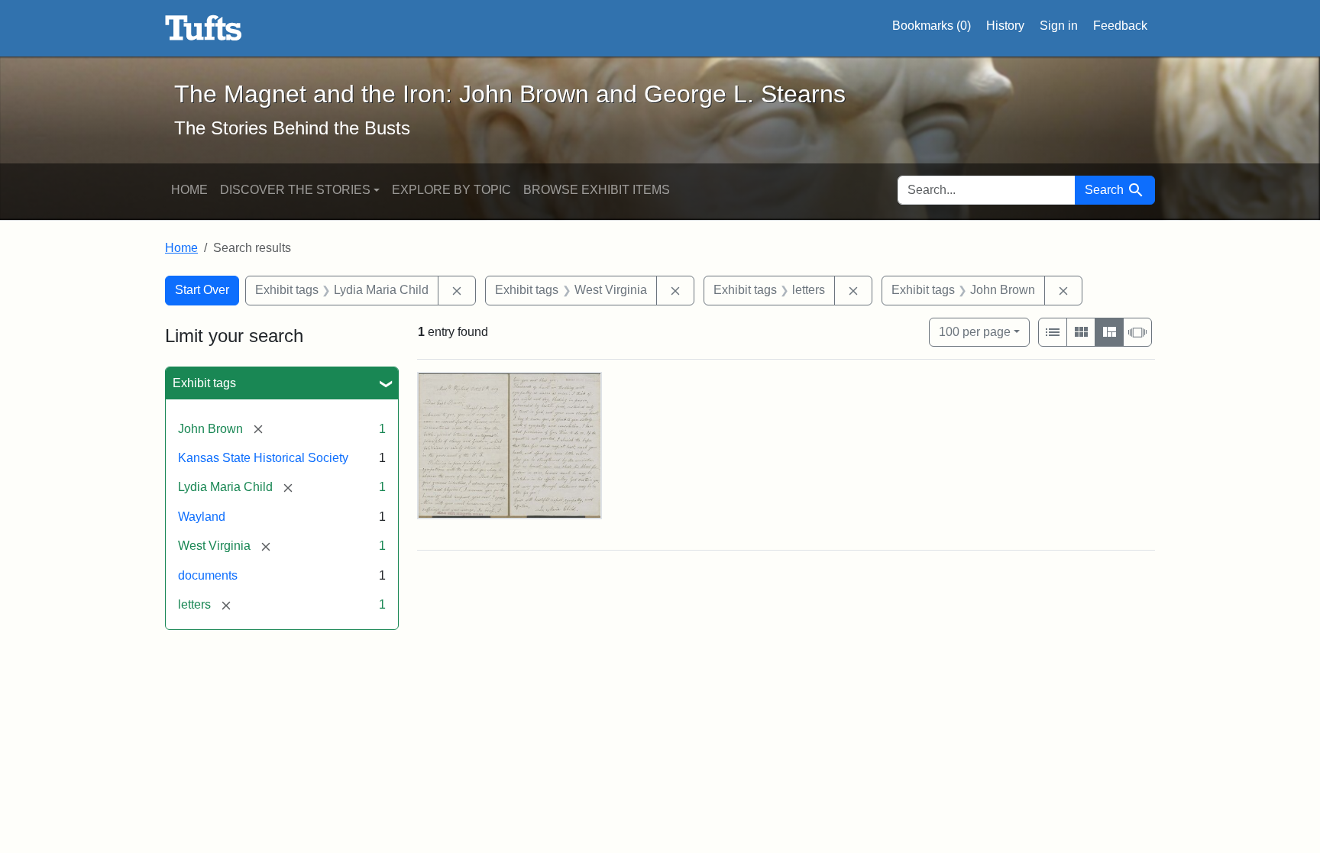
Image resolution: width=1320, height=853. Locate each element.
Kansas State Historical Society (263, 457)
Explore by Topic (451, 189)
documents (208, 575)
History (1005, 25)
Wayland (201, 516)
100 (975, 331)
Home (189, 189)
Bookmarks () (931, 25)
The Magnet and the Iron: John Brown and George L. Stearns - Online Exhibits (203, 28)
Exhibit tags (204, 382)
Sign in (1059, 25)
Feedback (1120, 25)
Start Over (202, 289)
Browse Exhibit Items (596, 189)
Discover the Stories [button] (295, 189)
